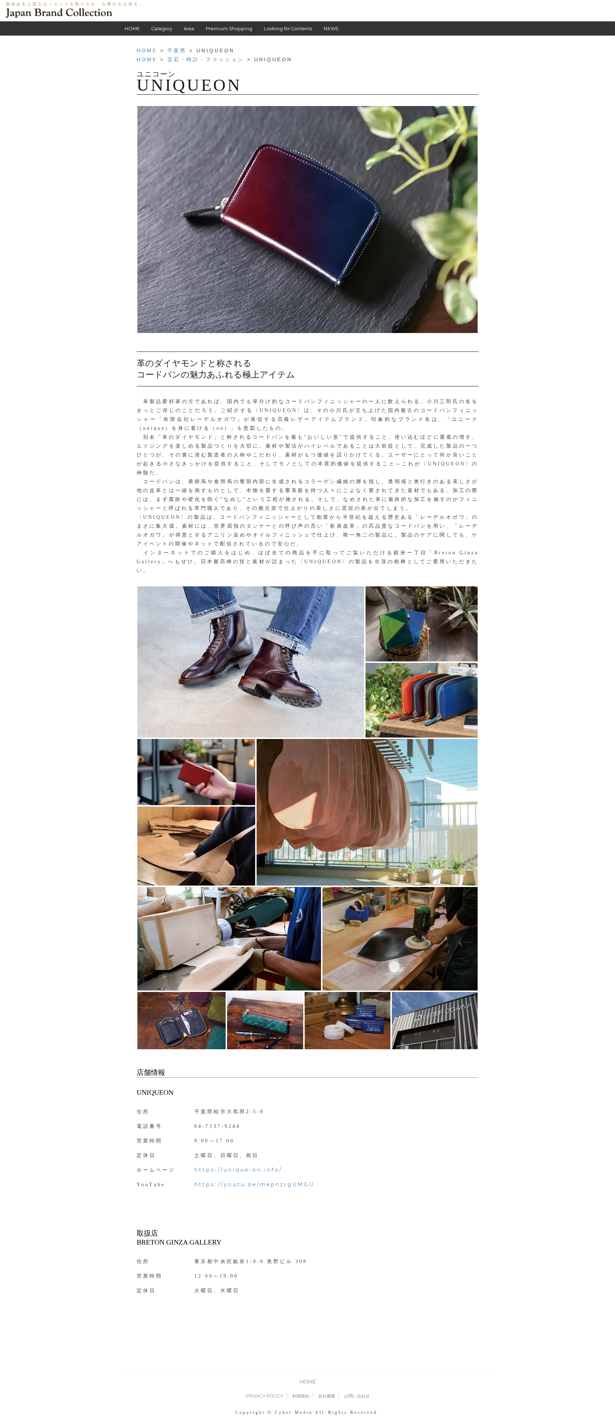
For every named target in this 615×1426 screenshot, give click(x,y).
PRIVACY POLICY (264, 1396)
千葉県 (176, 50)
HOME (132, 28)
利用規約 (300, 1396)
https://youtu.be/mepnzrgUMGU (254, 1184)
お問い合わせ (357, 1396)
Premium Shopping (229, 28)
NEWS (331, 28)
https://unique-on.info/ (238, 1170)
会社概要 (326, 1396)
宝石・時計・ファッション (205, 59)
